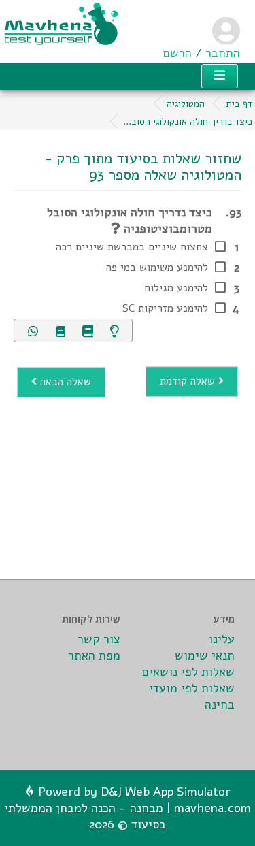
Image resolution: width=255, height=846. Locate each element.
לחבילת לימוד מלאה (122, 353)
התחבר (222, 53)
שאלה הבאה (64, 381)
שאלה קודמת (189, 381)
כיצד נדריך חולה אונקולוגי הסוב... (187, 121)
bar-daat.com (81, 672)
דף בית (239, 103)
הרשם (177, 53)
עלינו (222, 639)
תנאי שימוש (205, 655)
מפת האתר (94, 655)
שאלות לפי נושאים (188, 672)
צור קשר (99, 639)
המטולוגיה (186, 103)
